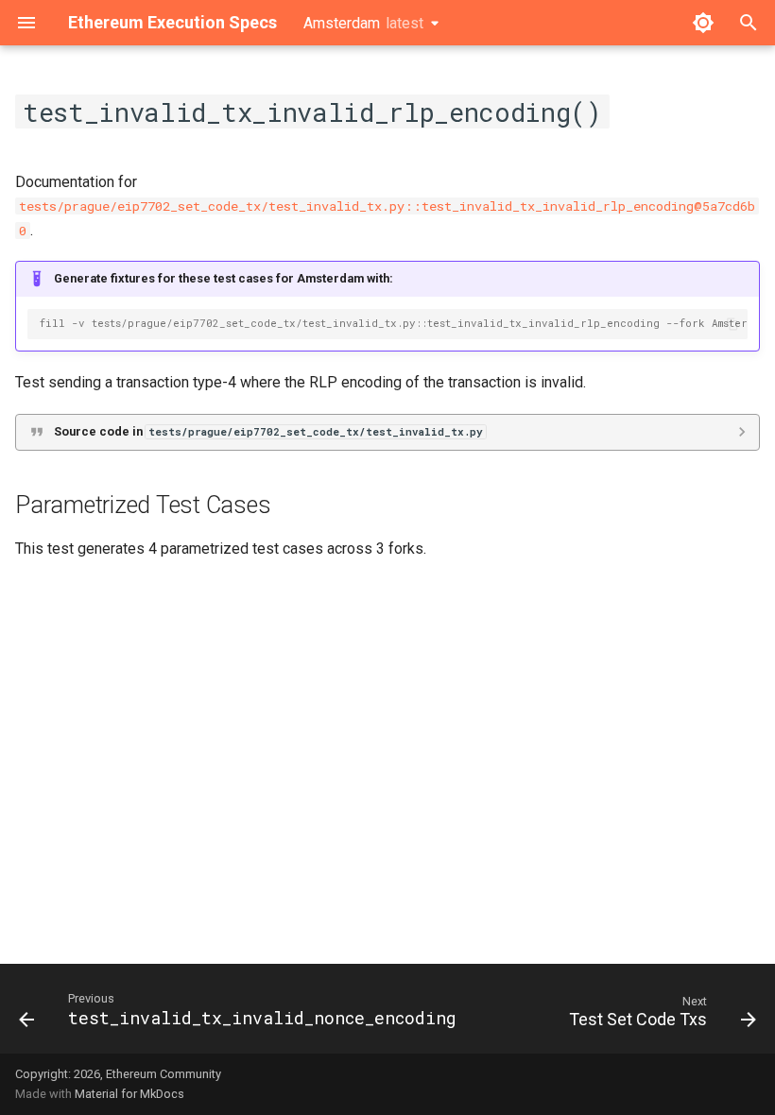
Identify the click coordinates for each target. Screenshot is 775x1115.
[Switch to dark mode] (703, 23)
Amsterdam (363, 23)
